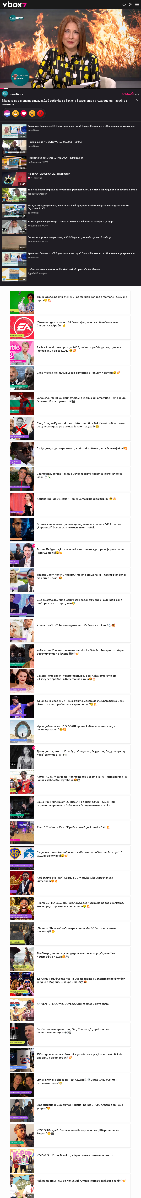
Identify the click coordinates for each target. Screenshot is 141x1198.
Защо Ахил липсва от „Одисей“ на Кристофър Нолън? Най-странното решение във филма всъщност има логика (76, 803)
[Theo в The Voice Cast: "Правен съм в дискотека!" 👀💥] (22, 832)
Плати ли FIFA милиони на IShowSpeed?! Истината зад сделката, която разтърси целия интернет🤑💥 (80, 904)
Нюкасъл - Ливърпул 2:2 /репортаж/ (49, 173)
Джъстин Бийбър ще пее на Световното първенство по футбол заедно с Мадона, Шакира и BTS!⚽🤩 (81, 980)
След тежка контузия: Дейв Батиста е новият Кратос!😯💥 (78, 372)
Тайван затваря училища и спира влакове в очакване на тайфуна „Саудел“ (72, 221)
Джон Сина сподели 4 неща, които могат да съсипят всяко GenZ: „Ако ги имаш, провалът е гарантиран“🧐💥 (81, 702)
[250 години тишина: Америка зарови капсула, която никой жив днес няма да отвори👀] (22, 1060)
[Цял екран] (135, 84)
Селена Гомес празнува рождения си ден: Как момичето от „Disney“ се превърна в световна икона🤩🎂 (77, 677)
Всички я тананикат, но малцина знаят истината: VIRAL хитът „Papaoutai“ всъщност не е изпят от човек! (80, 525)
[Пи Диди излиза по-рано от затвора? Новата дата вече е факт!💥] (22, 454)
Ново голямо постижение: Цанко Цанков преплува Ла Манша (64, 269)
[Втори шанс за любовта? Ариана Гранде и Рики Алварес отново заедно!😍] (22, 1110)
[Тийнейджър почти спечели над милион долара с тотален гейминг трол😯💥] (22, 302)
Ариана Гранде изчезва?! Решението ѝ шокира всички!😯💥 (76, 498)
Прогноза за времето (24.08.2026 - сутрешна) (55, 157)
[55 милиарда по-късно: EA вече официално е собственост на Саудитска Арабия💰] (22, 327)
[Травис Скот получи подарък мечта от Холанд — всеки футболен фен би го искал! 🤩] (22, 580)
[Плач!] (32, 113)
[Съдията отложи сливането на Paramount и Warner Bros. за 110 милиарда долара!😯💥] (22, 858)
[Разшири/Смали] (126, 84)
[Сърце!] (23, 113)
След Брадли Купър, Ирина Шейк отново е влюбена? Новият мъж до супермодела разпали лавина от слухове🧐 (81, 424)
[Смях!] (15, 113)
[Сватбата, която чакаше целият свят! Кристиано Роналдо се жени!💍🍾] (22, 479)
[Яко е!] (7, 113)
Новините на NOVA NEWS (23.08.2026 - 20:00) (55, 141)
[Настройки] (134, 15)
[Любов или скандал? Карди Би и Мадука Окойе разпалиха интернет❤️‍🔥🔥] (22, 883)
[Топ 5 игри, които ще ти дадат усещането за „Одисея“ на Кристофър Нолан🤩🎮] (22, 959)
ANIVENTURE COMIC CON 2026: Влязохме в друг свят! (73, 1003)
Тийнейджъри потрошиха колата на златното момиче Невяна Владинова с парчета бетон (82, 189)
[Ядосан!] (40, 113)
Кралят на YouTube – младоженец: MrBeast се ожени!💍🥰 (76, 625)
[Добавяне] (134, 22)
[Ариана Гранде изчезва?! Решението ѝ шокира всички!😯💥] (22, 504)
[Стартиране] (6, 84)
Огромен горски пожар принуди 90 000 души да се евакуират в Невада (69, 237)
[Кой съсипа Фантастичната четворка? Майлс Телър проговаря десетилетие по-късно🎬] (22, 656)
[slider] (7, 79)
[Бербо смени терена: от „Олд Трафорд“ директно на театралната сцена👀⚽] (22, 1034)
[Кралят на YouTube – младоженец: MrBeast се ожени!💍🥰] (22, 630)
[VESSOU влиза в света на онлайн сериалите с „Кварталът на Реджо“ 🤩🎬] (22, 1135)
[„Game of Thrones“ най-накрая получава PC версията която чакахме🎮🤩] (22, 933)
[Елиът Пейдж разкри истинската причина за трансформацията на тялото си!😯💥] (22, 555)
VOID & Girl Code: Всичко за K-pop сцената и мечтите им (75, 1155)
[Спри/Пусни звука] (13, 84)
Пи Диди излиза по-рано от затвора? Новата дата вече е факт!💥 (82, 448)
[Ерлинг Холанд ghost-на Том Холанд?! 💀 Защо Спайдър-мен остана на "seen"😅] (22, 1085)
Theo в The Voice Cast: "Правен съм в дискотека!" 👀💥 (73, 827)
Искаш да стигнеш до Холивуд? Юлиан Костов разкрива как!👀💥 (81, 1180)
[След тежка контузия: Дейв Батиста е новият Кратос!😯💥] (22, 378)
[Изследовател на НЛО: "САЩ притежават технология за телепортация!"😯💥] (22, 731)
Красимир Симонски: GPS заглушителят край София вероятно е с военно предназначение (81, 125)
